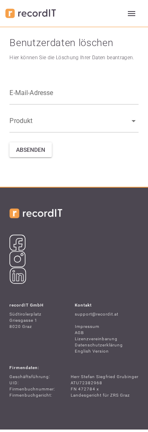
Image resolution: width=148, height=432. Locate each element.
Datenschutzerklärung (99, 345)
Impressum (87, 326)
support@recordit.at (96, 314)
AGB (79, 332)
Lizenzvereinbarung (96, 339)
